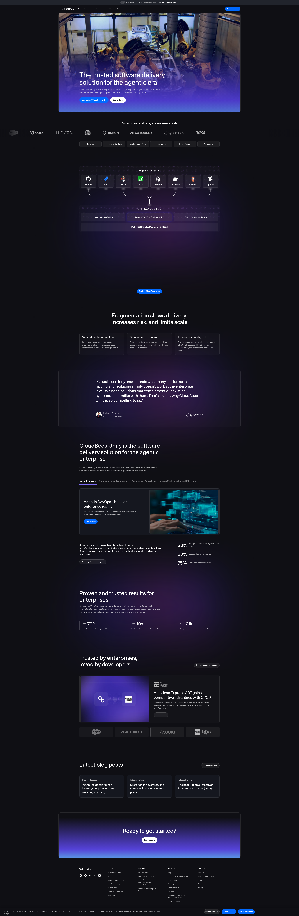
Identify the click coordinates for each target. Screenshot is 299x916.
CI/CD (110, 876)
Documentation (173, 888)
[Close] (295, 911)
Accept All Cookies (246, 912)
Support (171, 891)
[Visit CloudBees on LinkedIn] (99, 875)
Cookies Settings (211, 912)
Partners (201, 880)
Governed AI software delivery (146, 877)
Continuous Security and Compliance (147, 890)
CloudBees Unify (114, 873)
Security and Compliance (117, 880)
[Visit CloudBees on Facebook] (80, 875)
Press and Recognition (206, 876)
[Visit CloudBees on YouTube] (90, 875)
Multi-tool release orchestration (144, 884)
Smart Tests (112, 888)
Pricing (200, 888)
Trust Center (172, 880)
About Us (201, 873)
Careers (201, 884)
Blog (169, 873)
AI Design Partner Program (178, 876)
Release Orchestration (116, 891)
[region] (149, 912)
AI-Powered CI (143, 873)
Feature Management (116, 884)
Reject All (228, 912)
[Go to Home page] (66, 9)
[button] (82, 9)
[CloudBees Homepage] (86, 868)
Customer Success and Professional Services (176, 896)
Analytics (111, 895)
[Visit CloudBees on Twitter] (94, 875)
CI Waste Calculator (175, 901)
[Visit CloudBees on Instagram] (85, 875)
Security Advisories (175, 884)
